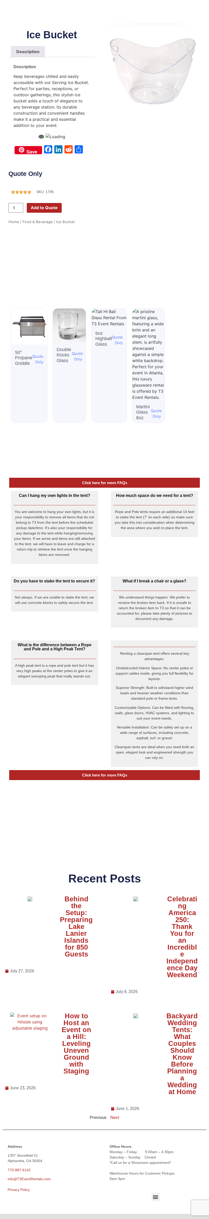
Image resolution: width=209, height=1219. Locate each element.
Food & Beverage (37, 222)
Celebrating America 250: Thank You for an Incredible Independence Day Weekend (182, 937)
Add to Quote (44, 207)
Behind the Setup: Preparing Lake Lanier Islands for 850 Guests (76, 926)
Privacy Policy (19, 1190)
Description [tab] (28, 51)
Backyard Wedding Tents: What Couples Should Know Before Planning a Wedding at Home (182, 1054)
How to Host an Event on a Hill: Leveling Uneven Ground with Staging (76, 1043)
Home (13, 222)
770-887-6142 (19, 1170)
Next (114, 1117)
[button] (155, 1197)
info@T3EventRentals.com (29, 1179)
